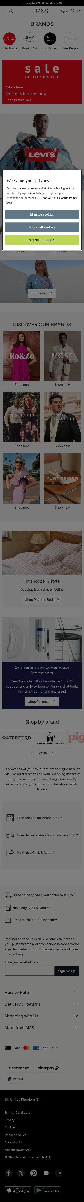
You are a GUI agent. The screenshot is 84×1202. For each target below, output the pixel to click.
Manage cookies (42, 214)
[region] (42, 210)
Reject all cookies (42, 227)
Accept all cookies (42, 239)
